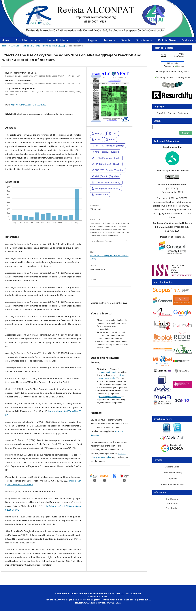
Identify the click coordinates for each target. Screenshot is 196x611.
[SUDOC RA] (162, 392)
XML (114, 133)
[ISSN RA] (172, 275)
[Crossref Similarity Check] (172, 253)
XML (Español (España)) (106, 176)
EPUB (111, 139)
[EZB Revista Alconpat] (182, 361)
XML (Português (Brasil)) (106, 152)
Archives (15, 46)
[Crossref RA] (162, 302)
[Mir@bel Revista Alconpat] (162, 365)
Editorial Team (167, 40)
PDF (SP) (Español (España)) (109, 170)
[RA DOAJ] (182, 292)
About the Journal (27, 40)
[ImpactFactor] (172, 87)
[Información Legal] (172, 164)
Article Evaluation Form (172, 484)
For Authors (172, 503)
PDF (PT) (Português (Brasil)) (109, 145)
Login (77, 40)
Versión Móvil (101, 194)
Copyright (172, 478)
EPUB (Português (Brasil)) (107, 164)
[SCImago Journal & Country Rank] (172, 77)
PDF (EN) (99, 133)
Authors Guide (172, 466)
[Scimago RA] (182, 304)
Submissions (144, 40)
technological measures (110, 396)
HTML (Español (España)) (107, 182)
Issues (108, 40)
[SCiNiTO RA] (182, 403)
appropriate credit (109, 372)
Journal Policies (56, 40)
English (171, 113)
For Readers (172, 499)
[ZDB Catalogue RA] (182, 387)
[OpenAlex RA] (182, 373)
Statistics (188, 40)
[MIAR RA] (162, 405)
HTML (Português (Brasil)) (107, 158)
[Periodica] (182, 353)
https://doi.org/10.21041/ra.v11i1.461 (28, 104)
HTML (97, 139)
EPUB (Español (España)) (107, 188)
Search (125, 40)
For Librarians (172, 508)
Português (183, 113)
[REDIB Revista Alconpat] (182, 342)
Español (161, 113)
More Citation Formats (102, 241)
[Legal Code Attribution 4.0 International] (172, 178)
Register (93, 40)
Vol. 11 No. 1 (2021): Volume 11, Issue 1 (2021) (44, 46)
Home (5, 40)
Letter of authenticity (172, 472)
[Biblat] (162, 341)
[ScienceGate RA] (162, 372)
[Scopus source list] (162, 293)
